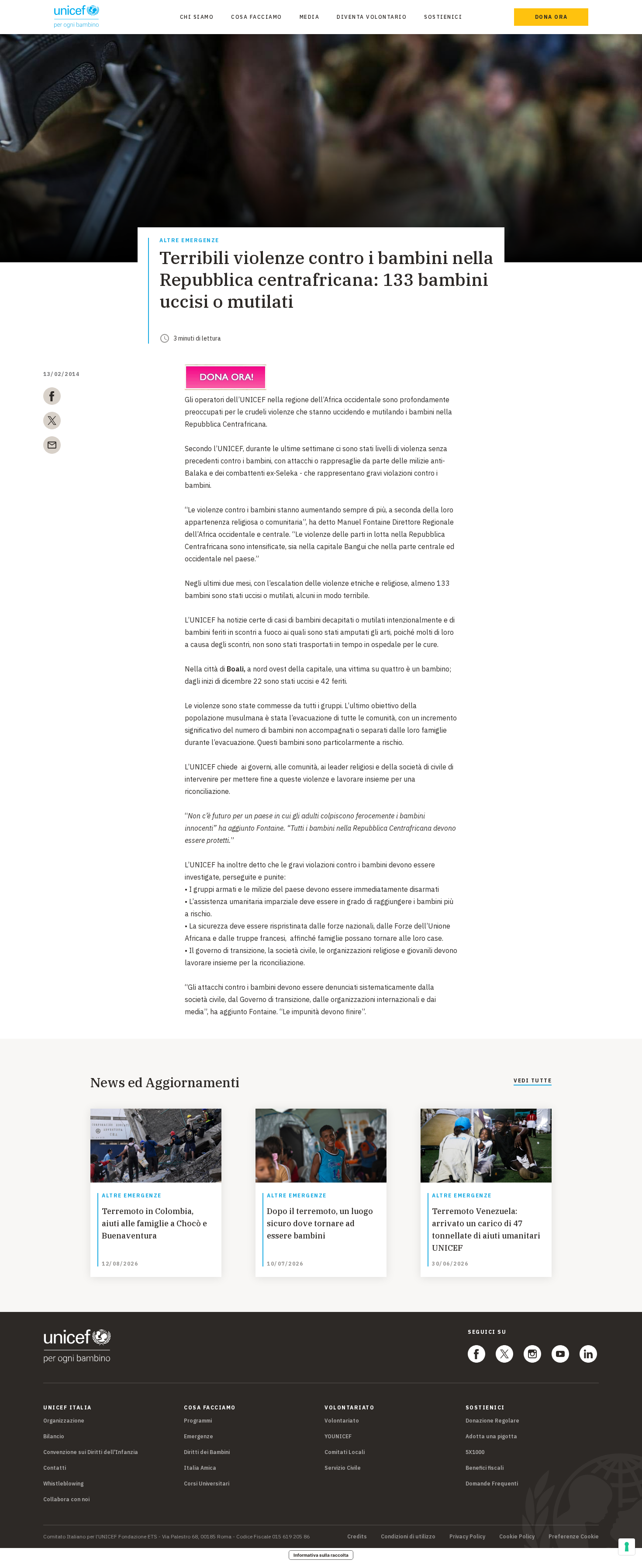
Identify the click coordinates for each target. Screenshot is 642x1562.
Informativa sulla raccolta (321, 1555)
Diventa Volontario (372, 17)
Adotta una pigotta (491, 1436)
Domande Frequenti (492, 1483)
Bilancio (53, 1436)
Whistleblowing (63, 1483)
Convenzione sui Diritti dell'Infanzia (90, 1452)
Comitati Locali (344, 1452)
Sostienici (443, 17)
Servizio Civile (342, 1468)
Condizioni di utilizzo (408, 1536)
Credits (357, 1536)
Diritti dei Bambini (207, 1452)
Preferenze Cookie (574, 1536)
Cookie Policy (517, 1536)
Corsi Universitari (206, 1483)
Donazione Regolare (492, 1420)
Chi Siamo (197, 17)
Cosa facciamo (256, 17)
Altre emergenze (189, 241)
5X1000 (475, 1452)
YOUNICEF (338, 1436)
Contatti (54, 1468)
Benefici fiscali (485, 1468)
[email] (52, 446)
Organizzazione (63, 1420)
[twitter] (52, 422)
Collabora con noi (66, 1499)
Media (310, 17)
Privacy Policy (467, 1536)
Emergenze (198, 1436)
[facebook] (52, 397)
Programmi (198, 1420)
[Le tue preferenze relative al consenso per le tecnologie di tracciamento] (626, 1546)
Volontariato (341, 1420)
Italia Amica (200, 1468)
